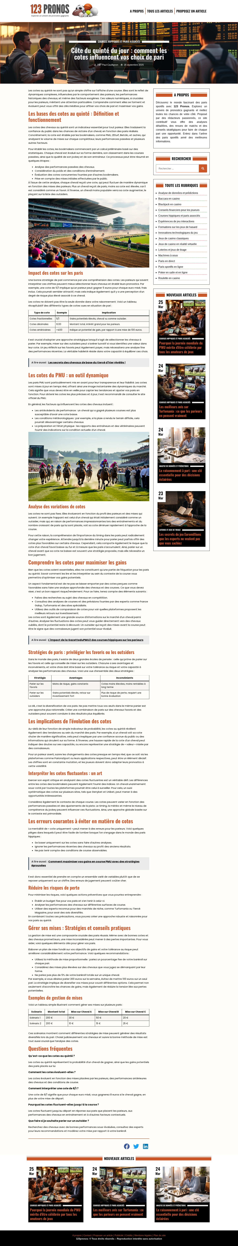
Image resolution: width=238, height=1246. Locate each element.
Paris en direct (166, 261)
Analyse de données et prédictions (178, 193)
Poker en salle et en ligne (172, 272)
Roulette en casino (169, 278)
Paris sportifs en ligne (170, 266)
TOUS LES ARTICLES (160, 11)
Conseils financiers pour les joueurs (178, 210)
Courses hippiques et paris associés (119, 41)
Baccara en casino (169, 198)
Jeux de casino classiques (173, 238)
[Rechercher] (203, 168)
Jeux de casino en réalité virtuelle (177, 244)
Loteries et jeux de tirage (172, 249)
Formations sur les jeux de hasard (177, 227)
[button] (127, 1146)
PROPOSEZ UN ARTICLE (191, 11)
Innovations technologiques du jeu (178, 232)
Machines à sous (168, 255)
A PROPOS (137, 11)
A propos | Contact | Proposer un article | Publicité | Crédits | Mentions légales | (113, 1235)
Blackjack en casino (169, 204)
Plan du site (160, 1235)
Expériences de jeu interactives (176, 221)
